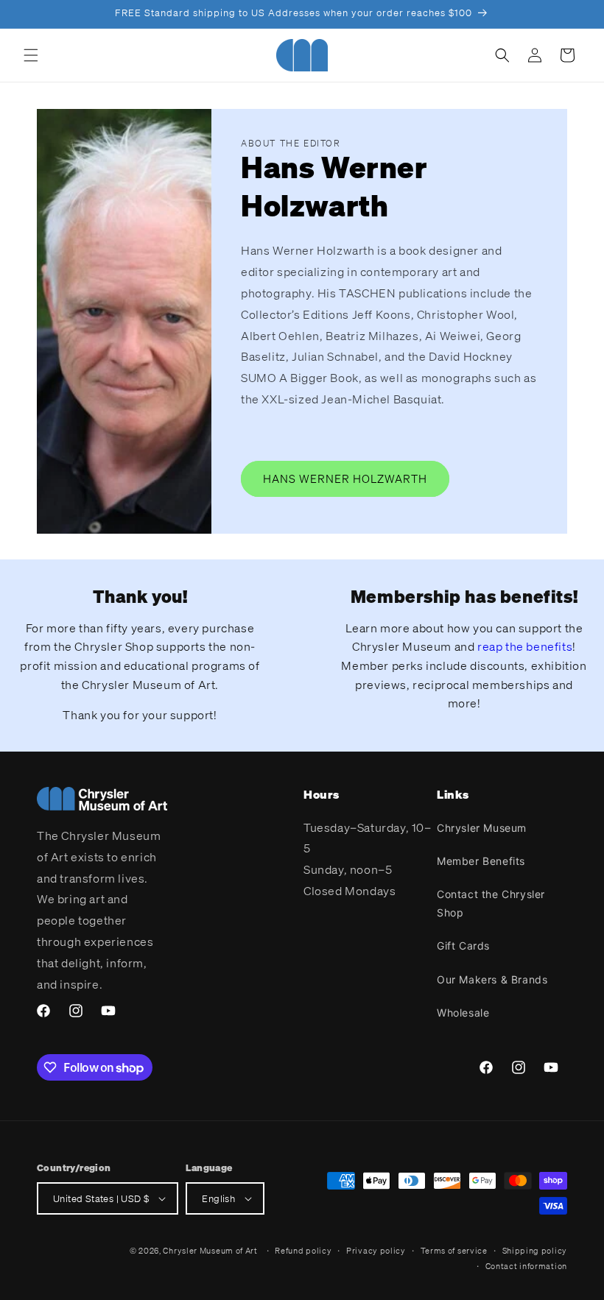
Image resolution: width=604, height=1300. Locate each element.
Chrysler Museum (482, 828)
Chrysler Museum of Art (210, 1251)
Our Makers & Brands (492, 979)
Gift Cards (463, 945)
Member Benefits (481, 861)
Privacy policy (376, 1251)
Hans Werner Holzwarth (345, 478)
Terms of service (454, 1251)
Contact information (526, 1266)
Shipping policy (535, 1251)
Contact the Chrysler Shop (491, 903)
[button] (31, 55)
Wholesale (463, 1012)
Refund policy (303, 1251)
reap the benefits (524, 646)
